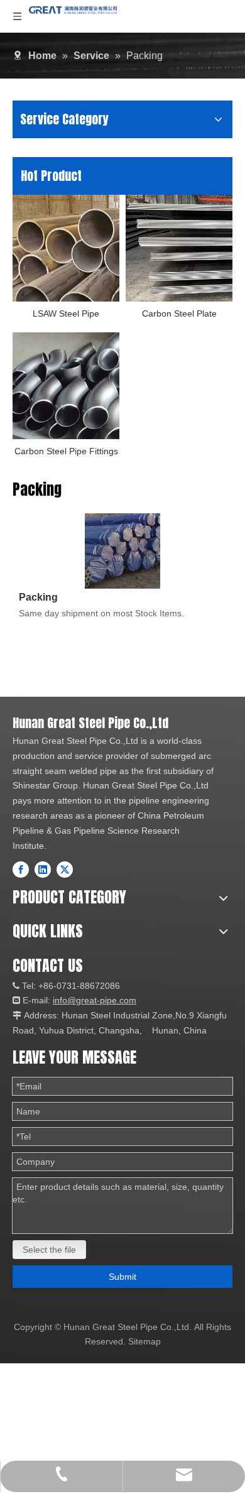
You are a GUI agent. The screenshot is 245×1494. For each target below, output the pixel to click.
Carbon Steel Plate (179, 313)
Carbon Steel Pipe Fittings (66, 451)
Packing (38, 597)
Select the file (49, 1250)
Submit (122, 1277)
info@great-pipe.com (94, 1000)
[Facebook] (21, 869)
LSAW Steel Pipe (66, 313)
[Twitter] (65, 869)
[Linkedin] (43, 869)
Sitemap (144, 1341)
